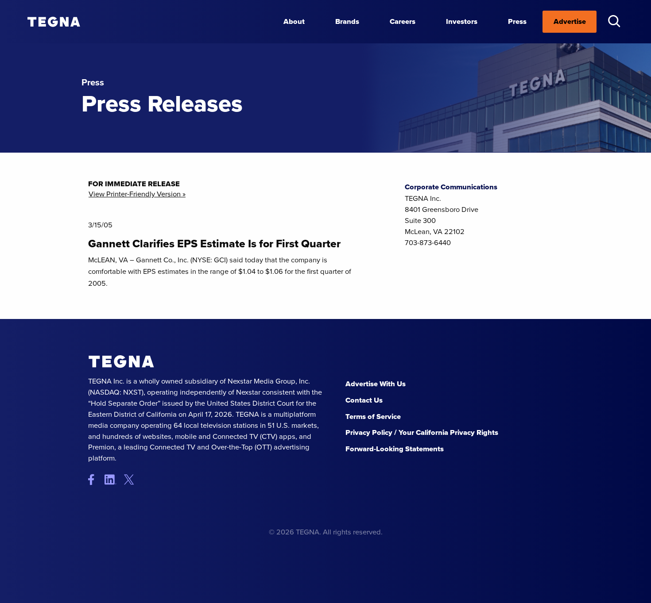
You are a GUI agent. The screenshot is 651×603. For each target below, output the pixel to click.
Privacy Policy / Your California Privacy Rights (421, 432)
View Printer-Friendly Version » (137, 194)
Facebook (95, 479)
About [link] (294, 21)
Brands (347, 21)
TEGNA (121, 362)
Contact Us (364, 400)
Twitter (131, 479)
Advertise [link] (570, 21)
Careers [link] (402, 21)
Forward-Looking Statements (394, 448)
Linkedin (114, 479)
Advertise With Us (375, 383)
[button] (614, 21)
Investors (461, 21)
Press (517, 21)
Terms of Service (373, 416)
